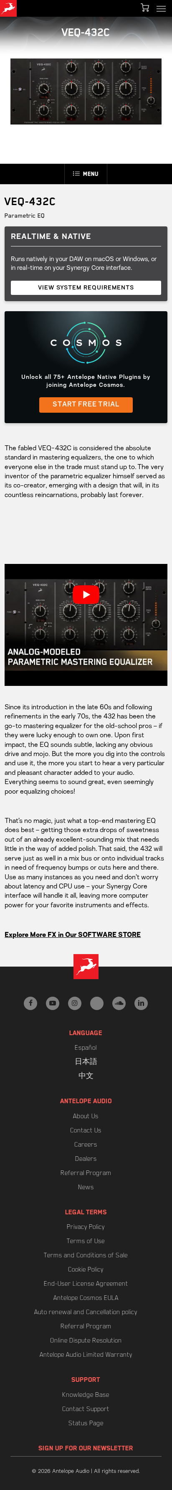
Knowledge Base (85, 1395)
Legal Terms (86, 1212)
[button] (161, 8)
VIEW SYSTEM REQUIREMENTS (86, 288)
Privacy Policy (86, 1227)
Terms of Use (86, 1241)
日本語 (86, 1062)
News (86, 1187)
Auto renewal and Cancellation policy (85, 1312)
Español (86, 1047)
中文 (86, 1076)
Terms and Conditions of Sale (86, 1255)
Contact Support (85, 1409)
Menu (91, 173)
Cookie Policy (86, 1269)
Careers (85, 1144)
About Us (86, 1116)
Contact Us (85, 1130)
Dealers (86, 1159)
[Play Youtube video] (86, 594)
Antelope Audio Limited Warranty (86, 1354)
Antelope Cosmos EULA (86, 1298)
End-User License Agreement (86, 1283)
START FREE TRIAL (86, 404)
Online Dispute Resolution (86, 1340)
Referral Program (86, 1173)
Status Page (86, 1423)
